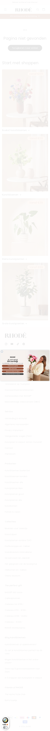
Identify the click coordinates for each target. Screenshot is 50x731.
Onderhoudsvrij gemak (13, 365)
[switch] (5, 727)
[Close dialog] (2, 352)
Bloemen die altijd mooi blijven (13, 371)
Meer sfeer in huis (13, 368)
